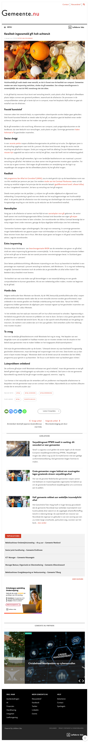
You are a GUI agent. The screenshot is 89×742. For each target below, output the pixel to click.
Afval (18, 399)
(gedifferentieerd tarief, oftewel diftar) (69, 185)
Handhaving (11, 710)
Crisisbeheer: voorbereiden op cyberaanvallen (31, 663)
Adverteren (61, 699)
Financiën (10, 706)
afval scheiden (30, 393)
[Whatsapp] (24, 411)
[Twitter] (15, 411)
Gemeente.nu (20, 14)
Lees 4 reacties (49, 411)
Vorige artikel (37, 421)
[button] (79, 681)
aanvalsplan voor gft (56, 214)
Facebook (35, 703)
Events (34, 714)
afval (18, 393)
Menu (9, 27)
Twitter (34, 706)
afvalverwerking (46, 393)
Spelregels (61, 706)
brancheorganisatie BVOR (39, 249)
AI (7, 703)
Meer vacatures (77, 579)
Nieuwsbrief (76, 5)
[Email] (6, 411)
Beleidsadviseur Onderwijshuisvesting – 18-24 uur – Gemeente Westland (32, 543)
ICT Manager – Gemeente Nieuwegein (19, 558)
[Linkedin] (20, 411)
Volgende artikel (51, 421)
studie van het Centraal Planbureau (58, 181)
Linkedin (35, 710)
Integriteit (10, 714)
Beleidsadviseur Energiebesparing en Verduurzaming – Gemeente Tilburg (33, 572)
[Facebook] (11, 411)
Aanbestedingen (12, 699)
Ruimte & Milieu (29, 399)
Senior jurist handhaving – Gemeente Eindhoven (24, 550)
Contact (66, 5)
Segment (7, 633)
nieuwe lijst (8, 153)
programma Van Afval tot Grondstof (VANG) (25, 178)
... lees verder (41, 523)
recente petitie (15, 144)
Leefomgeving (12, 717)
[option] (44, 658)
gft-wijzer (73, 217)
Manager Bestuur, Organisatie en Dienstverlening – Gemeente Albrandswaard (35, 565)
